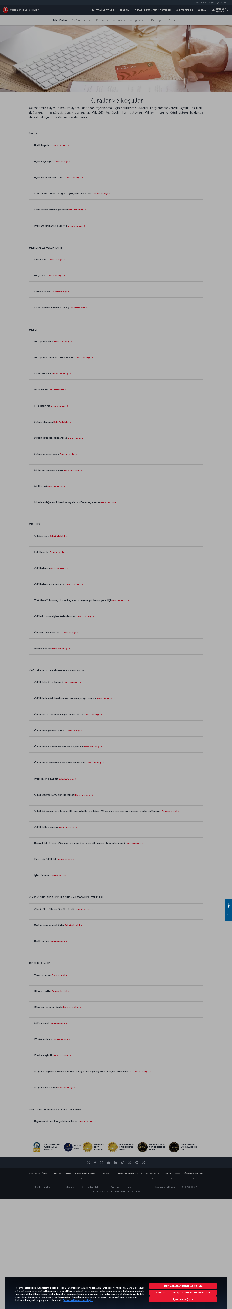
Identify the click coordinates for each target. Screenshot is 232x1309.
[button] (183, 1299)
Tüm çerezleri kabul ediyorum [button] (183, 1285)
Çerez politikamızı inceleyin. (78, 1300)
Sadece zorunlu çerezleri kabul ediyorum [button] (183, 1292)
